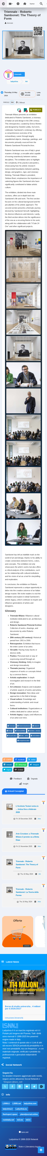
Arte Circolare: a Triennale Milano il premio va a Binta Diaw (27, 837)
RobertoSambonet (24, 726)
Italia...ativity (24, 735)
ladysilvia (14, 81)
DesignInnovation (24, 740)
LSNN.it (6, 1103)
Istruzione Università (14, 1018)
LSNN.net (17, 1103)
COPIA (8, 760)
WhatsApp (22, 765)
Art (26, 81)
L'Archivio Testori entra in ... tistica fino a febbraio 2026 (27, 809)
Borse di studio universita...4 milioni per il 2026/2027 (22, 1007)
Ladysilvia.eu (21, 1109)
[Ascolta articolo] (22, 94)
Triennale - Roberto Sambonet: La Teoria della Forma (27, 892)
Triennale (12, 726)
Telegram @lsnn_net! (12, 1082)
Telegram (35, 765)
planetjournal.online (29, 1114)
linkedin (9, 765)
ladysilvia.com (30, 1103)
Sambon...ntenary (34, 730)
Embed (20, 770)
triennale (18, 74)
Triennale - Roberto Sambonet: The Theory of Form (27, 864)
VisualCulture (13, 735)
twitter (33, 760)
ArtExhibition (36, 735)
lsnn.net (24, 1132)
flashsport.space (10, 1114)
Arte (39, 819)
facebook (21, 760)
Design (10, 730)
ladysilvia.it (8, 1109)
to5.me (20, 1120)
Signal (8, 770)
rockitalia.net (8, 1120)
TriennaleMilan (21, 730)
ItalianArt (36, 726)
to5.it (28, 1120)
